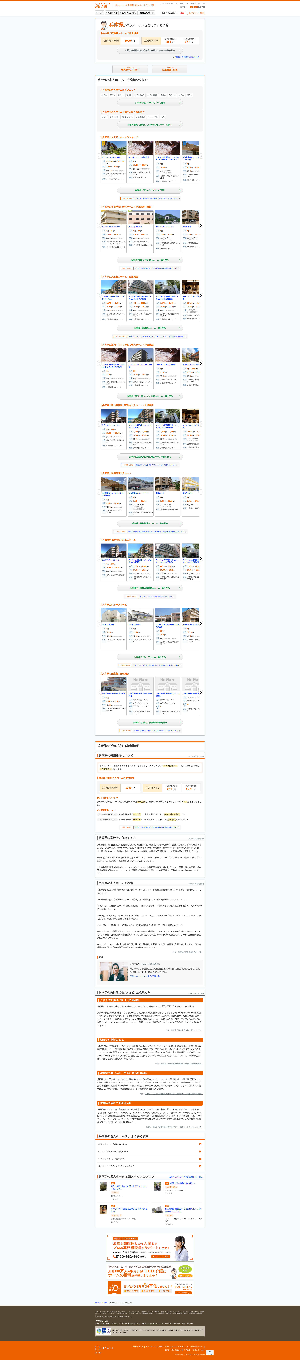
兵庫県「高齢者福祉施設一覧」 (190, 952)
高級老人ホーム (127, 117)
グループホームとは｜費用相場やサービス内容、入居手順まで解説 (156, 665)
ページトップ (210, 1354)
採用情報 (187, 1350)
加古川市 (172, 95)
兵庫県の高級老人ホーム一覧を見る (150, 328)
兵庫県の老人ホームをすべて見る (150, 103)
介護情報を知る (170, 68)
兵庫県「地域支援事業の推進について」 (187, 1030)
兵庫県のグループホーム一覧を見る (150, 657)
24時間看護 (140, 117)
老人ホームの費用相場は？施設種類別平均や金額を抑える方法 (156, 268)
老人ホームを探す (130, 68)
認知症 (104, 117)
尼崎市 (163, 95)
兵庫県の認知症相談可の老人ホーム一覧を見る (150, 457)
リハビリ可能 (153, 117)
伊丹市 (181, 95)
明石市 (189, 95)
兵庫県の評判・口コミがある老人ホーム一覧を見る (150, 396)
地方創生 (125, 1323)
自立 (162, 117)
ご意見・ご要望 (163, 1347)
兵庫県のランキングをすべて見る (150, 190)
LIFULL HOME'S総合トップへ (169, 3)
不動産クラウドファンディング (152, 1323)
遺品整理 (168, 1323)
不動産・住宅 (99, 1323)
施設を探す (113, 13)
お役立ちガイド (147, 13)
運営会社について (199, 1350)
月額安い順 (114, 117)
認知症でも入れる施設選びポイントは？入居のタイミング (156, 465)
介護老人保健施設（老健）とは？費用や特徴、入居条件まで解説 (156, 730)
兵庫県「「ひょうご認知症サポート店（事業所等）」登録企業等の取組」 (174, 1094)
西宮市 (112, 95)
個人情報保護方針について (196, 1347)
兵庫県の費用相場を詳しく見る (186, 57)
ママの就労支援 (134, 1323)
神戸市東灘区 (153, 95)
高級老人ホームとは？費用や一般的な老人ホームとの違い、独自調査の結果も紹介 (156, 336)
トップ (100, 13)
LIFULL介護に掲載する (173, 1350)
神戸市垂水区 (139, 95)
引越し (108, 1323)
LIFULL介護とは (137, 1347)
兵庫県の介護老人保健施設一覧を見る (150, 722)
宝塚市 (128, 95)
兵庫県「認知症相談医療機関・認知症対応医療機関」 (182, 1064)
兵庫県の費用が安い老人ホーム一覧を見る (150, 260)
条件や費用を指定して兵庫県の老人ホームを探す (150, 125)
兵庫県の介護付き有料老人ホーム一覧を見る (150, 588)
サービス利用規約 (178, 1347)
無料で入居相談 (129, 13)
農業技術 (190, 1323)
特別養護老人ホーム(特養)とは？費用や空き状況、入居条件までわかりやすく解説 (156, 531)
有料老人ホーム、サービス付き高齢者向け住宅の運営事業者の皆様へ (149, 1271)
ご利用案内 (193, 3)
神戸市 (104, 95)
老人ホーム (116, 1323)
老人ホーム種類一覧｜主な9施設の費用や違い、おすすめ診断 (156, 198)
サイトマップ (201, 3)
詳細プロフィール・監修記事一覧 (145, 976)
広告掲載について (183, 3)
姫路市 (120, 95)
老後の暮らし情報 (179, 1323)
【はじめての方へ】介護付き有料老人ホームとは (156, 596)
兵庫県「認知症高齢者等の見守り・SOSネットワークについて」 (177, 1127)
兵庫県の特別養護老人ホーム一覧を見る (150, 523)
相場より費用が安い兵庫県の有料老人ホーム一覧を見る (150, 50)
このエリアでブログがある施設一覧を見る (186, 1177)
